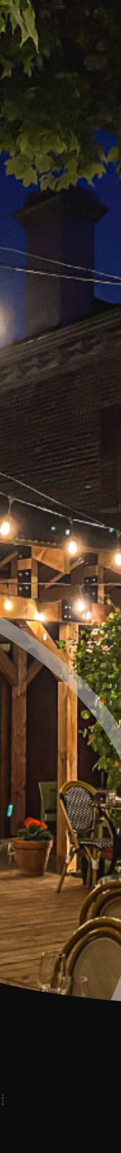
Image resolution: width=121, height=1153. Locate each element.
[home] (60, 7)
